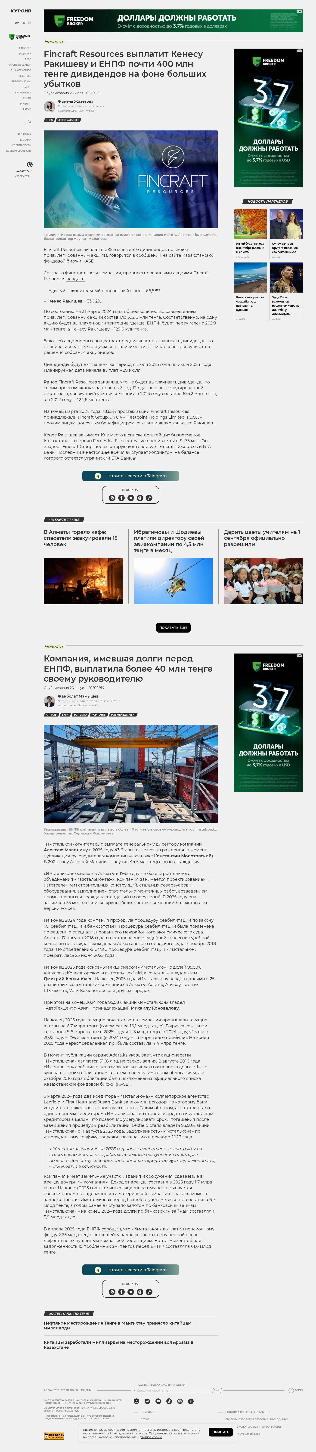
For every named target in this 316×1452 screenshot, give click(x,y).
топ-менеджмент (123, 714)
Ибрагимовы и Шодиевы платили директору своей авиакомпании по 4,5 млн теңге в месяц (169, 541)
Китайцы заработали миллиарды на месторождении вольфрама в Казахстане (118, 1345)
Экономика (23, 92)
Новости (25, 48)
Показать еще (173, 628)
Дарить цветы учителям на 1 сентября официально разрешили (262, 538)
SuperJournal (21, 81)
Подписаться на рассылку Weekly (161, 1385)
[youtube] (158, 1401)
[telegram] (147, 1401)
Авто (28, 59)
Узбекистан (23, 176)
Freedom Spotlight (18, 150)
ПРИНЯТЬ (220, 1432)
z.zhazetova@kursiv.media (76, 110)
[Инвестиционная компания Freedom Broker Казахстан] (19, 37)
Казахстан (23, 171)
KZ (29, 23)
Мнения (25, 103)
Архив (27, 109)
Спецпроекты (21, 145)
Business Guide (21, 70)
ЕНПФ (49, 120)
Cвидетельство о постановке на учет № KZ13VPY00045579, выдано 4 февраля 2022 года (80, 1409)
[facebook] (191, 1401)
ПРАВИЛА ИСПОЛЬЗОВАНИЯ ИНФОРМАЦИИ (253, 1427)
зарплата (80, 714)
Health (26, 87)
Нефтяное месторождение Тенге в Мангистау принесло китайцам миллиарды (118, 1326)
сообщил (111, 1229)
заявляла (108, 382)
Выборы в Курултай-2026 (242, 1434)
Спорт (27, 98)
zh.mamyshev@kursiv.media (78, 705)
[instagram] (136, 1401)
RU (17, 23)
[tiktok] (169, 1401)
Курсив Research (19, 64)
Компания (99, 714)
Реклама (25, 139)
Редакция (24, 134)
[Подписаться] (217, 1390)
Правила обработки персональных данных (256, 1419)
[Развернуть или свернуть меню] (29, 122)
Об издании (149, 1412)
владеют (75, 278)
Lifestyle (25, 75)
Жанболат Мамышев (78, 696)
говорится (120, 255)
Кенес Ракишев (68, 120)
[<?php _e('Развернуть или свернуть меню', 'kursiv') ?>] (30, 165)
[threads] (180, 1401)
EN (23, 23)
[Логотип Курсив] (20, 10)
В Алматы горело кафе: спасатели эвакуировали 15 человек (81, 538)
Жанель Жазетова (75, 101)
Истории (25, 53)
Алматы (51, 714)
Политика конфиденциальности (248, 1412)
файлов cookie (151, 1437)
